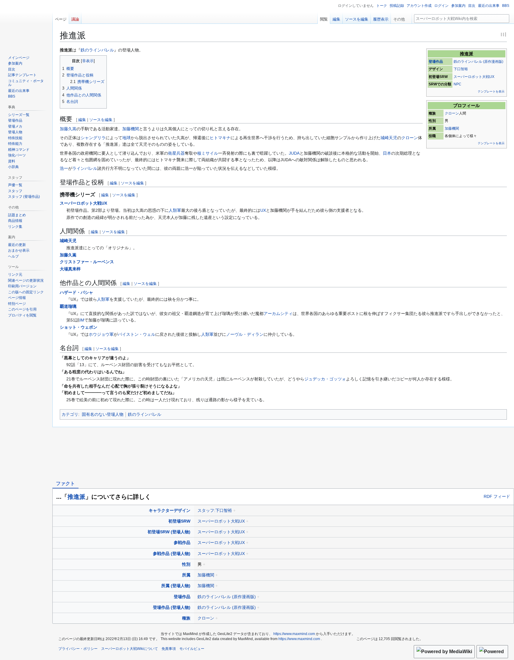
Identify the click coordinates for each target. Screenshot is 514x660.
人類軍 (175, 210)
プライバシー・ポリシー (78, 649)
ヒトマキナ (220, 137)
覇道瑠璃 (68, 306)
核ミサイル (207, 153)
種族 (186, 618)
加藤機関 (452, 128)
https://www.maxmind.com (294, 634)
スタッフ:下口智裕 (215, 510)
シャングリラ (93, 137)
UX (263, 210)
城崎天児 (388, 137)
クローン (452, 113)
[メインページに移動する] (26, 24)
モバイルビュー (191, 649)
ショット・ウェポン (78, 327)
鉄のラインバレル (97, 50)
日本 (387, 153)
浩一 (64, 168)
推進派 (76, 496)
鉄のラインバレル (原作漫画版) (478, 61)
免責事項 (169, 649)
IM (81, 320)
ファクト (65, 483)
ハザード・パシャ (76, 292)
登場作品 (436, 61)
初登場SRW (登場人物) (169, 531)
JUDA (294, 153)
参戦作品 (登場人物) (171, 553)
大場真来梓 (70, 268)
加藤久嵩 (68, 128)
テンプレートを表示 (491, 91)
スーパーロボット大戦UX (474, 77)
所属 (186, 575)
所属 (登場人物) (175, 585)
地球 (126, 137)
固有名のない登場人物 (102, 414)
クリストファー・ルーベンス (87, 261)
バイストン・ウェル (136, 334)
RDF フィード (497, 496)
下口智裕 (461, 69)
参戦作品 (182, 542)
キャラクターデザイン (169, 510)
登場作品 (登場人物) (171, 607)
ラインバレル (84, 168)
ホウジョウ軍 (101, 334)
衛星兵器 (176, 153)
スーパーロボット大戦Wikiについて (129, 649)
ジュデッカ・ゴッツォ (325, 379)
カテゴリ (70, 414)
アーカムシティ (278, 313)
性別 (186, 564)
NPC (457, 84)
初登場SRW (179, 521)
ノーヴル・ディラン (245, 334)
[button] (401, 18)
